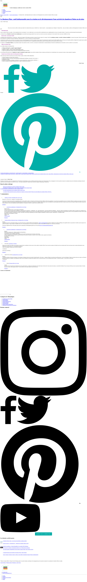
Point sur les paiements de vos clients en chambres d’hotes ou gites (13, 186)
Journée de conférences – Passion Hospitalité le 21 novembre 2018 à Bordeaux (15, 546)
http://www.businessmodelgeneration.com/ (46, 225)
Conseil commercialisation (6, 301)
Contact (3, 13)
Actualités (4, 10)
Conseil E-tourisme (5, 302)
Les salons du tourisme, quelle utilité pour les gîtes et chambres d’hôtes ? (11, 188)
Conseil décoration (5, 303)
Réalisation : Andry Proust (16, 562)
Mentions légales (9, 562)
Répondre (4, 204)
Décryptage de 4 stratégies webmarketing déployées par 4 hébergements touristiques (16, 547)
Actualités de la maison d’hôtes (7, 298)
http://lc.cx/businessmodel (43, 222)
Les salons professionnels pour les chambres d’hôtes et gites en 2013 (14, 190)
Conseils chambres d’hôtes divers (7, 304)
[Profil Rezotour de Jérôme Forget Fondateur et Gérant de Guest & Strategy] (84, 63)
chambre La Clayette (8, 197)
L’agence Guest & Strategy (6, 11)
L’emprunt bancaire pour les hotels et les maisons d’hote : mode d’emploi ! (15, 552)
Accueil (3, 9)
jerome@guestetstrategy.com (7, 573)
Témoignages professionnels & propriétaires (9, 305)
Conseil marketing (5, 300)
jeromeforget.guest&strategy (11, 229)
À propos (3, 12)
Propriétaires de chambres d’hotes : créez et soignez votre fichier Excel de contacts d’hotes (17, 187)
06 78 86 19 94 (4, 572)
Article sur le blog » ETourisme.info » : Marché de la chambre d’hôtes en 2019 (15, 543)
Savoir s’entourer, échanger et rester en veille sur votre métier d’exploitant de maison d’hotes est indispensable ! (20, 554)
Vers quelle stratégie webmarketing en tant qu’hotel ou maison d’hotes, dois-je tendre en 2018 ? (18, 549)
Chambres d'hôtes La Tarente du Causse (11, 220)
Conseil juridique (5, 299)
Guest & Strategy (7, 239)
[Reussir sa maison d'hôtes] (4, 570)
